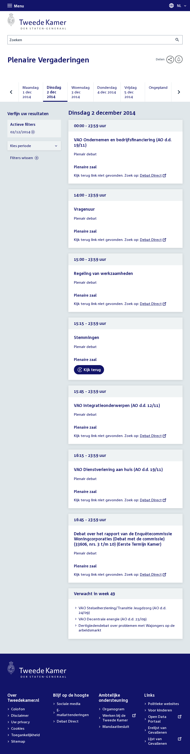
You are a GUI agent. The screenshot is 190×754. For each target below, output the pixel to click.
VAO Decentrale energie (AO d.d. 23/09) (113, 619)
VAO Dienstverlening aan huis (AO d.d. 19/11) (118, 469)
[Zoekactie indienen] (177, 39)
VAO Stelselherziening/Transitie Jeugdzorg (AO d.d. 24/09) (122, 610)
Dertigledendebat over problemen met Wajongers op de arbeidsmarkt (127, 627)
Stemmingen (86, 337)
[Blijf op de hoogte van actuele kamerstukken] (179, 59)
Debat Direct (151, 175)
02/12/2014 (20, 132)
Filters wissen (22, 157)
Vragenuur (84, 209)
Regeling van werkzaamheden (103, 273)
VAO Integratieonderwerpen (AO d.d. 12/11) (117, 405)
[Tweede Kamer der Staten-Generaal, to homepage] (36, 21)
